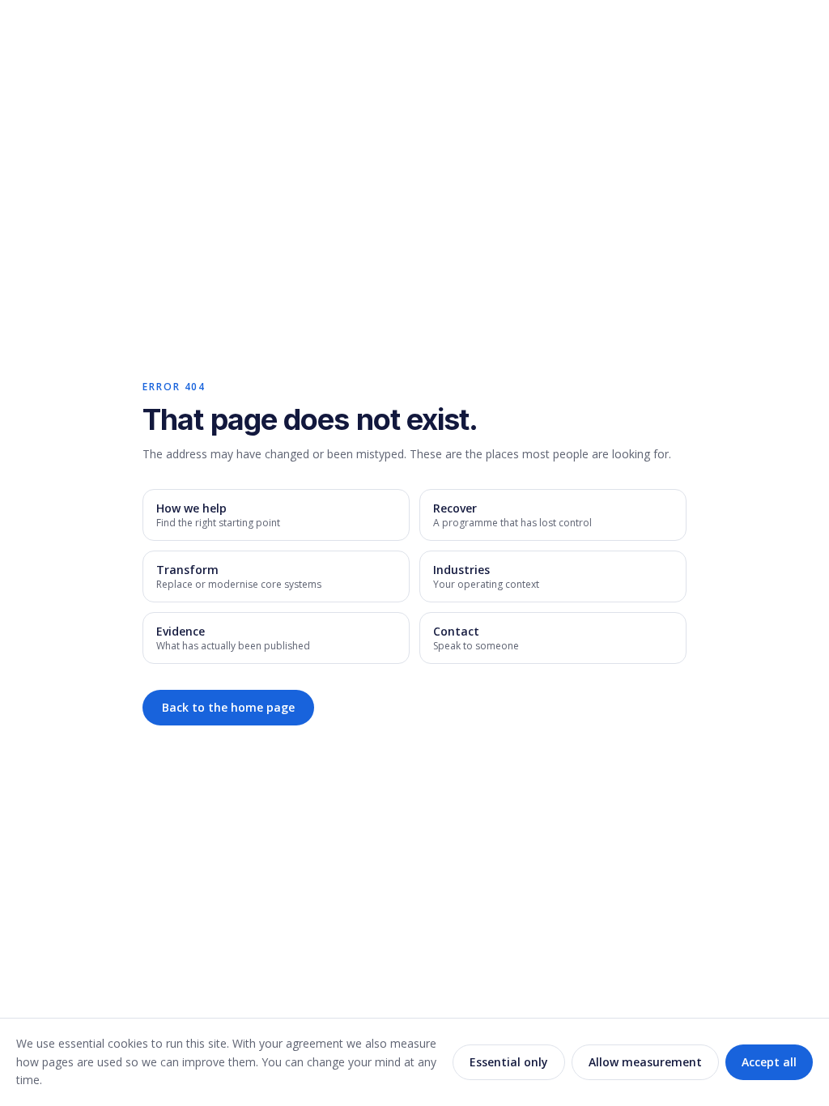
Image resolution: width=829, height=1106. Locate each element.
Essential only (509, 1062)
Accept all (769, 1062)
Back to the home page (228, 707)
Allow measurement (645, 1062)
